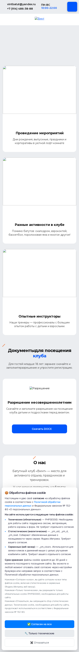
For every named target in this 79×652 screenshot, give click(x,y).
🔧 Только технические (39, 633)
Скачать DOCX (41, 429)
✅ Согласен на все (39, 624)
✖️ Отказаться (39, 642)
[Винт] (39, 18)
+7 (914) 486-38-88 (20, 8)
